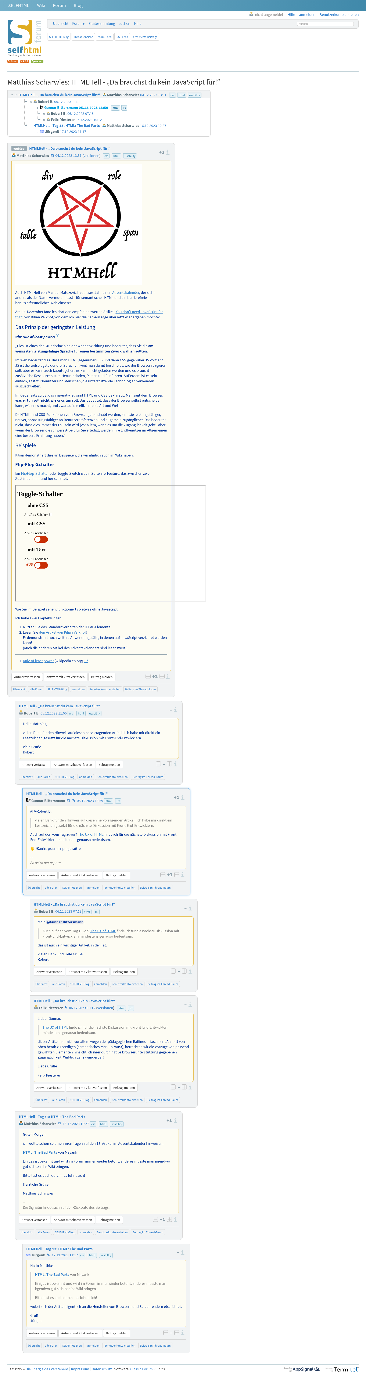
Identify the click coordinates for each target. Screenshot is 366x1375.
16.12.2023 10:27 (76, 1123)
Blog (78, 5)
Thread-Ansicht (83, 37)
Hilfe (137, 23)
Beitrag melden (102, 677)
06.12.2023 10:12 (82, 1008)
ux (118, 801)
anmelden (78, 689)
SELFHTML (18, 5)
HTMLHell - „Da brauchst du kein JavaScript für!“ (70, 148)
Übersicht (60, 23)
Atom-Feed (105, 37)
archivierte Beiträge (145, 37)
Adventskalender (125, 292)
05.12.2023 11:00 (53, 713)
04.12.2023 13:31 (68, 155)
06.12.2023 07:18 (68, 911)
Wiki (41, 5)
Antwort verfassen (27, 677)
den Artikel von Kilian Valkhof (62, 632)
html (116, 156)
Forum (59, 5)
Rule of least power (38, 661)
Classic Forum (141, 1369)
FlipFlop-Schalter (35, 473)
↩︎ (86, 661)
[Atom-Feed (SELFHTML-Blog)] (12, 61)
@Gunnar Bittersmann (64, 922)
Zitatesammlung (102, 23)
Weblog (19, 148)
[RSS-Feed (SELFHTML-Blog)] (24, 61)
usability (130, 156)
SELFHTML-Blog (59, 37)
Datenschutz (102, 1369)
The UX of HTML (91, 834)
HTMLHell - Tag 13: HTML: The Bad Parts (52, 1116)
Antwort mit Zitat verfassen (65, 677)
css (106, 156)
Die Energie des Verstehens (47, 1369)
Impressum (80, 1369)
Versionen (91, 155)
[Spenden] (37, 61)
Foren (77, 23)
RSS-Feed (122, 37)
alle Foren (36, 689)
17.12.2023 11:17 (65, 1255)
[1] (57, 336)
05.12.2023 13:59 (90, 800)
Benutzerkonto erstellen (104, 689)
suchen (124, 23)
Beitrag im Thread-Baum (140, 689)
